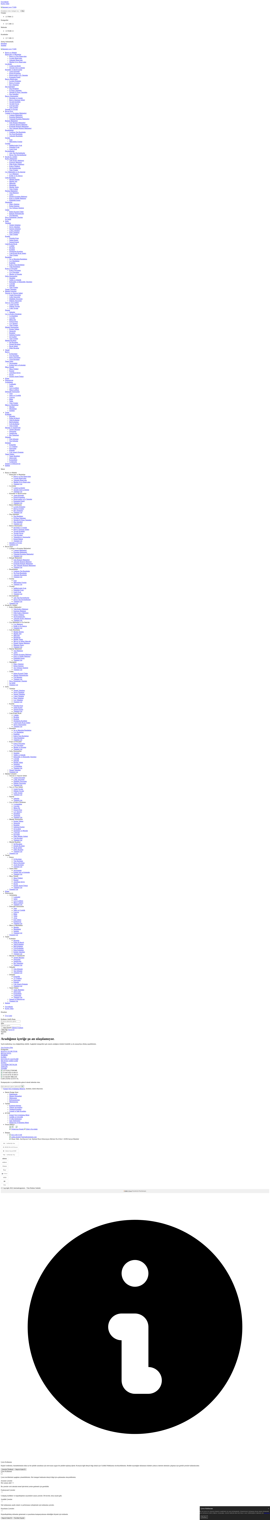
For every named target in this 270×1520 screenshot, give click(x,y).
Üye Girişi (8, 1016)
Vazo (11, 393)
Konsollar (12, 445)
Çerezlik (12, 284)
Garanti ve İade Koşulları (17, 1111)
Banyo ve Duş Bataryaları (18, 56)
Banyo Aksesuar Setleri (17, 100)
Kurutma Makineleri (16, 117)
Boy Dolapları (14, 85)
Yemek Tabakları (15, 225)
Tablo (11, 401)
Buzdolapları (9, 130)
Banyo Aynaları (14, 83)
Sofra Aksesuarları (11, 276)
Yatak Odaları (9, 454)
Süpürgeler (8, 202)
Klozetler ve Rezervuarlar (13, 70)
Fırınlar (7, 138)
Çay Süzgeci (13, 323)
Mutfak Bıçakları (10, 340)
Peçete (11, 374)
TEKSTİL (4, 1066)
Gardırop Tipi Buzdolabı (17, 132)
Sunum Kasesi (14, 242)
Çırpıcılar (17, 832)
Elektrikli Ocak (14, 147)
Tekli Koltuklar (14, 420)
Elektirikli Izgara (14, 200)
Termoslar (17, 815)
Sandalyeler (13, 433)
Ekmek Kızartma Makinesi (18, 196)
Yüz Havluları (14, 356)
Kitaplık (12, 450)
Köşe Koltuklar (19, 950)
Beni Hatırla (7, 1028)
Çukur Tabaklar (14, 231)
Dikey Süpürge (14, 204)
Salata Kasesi (13, 240)
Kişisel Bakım (18, 539)
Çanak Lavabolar (15, 66)
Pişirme (7, 310)
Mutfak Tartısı (14, 187)
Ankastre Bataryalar (16, 60)
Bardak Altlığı (18, 762)
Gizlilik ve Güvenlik (16, 1117)
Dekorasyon (9, 380)
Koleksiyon (17, 921)
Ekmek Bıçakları (14, 344)
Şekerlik (12, 285)
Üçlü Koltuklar (14, 424)
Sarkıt (11, 386)
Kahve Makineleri (11, 159)
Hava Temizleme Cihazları (14, 217)
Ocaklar (7, 143)
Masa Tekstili (9, 367)
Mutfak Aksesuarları (12, 327)
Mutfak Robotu (14, 179)
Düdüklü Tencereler (16, 299)
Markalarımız (13, 1102)
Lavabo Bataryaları (15, 58)
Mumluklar (13, 409)
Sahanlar (12, 312)
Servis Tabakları (14, 227)
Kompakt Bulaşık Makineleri (19, 126)
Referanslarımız (14, 1100)
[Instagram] (10, 1127)
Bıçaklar (12, 248)
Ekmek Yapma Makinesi (22, 643)
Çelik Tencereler (14, 297)
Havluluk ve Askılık (16, 98)
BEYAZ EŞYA (6, 1053)
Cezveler (12, 318)
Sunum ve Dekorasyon (12, 464)
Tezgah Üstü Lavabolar (17, 68)
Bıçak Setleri (13, 346)
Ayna (15, 918)
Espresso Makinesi (15, 162)
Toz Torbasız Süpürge (16, 208)
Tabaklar (8, 223)
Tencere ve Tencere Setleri (14, 293)
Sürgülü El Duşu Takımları (18, 92)
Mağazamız (13, 1098)
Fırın (10, 140)
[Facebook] (15, 1127)
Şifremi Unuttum (17, 1028)
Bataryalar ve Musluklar (13, 54)
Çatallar (11, 246)
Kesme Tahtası (14, 329)
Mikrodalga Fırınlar (15, 141)
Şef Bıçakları (13, 342)
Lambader (12, 384)
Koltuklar (8, 414)
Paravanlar (12, 448)
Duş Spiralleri (13, 94)
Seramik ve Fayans (11, 109)
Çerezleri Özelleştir (7, 1469)
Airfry (11, 195)
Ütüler (7, 210)
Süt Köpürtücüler (15, 168)
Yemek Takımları (10, 289)
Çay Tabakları (18, 700)
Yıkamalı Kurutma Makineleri (19, 119)
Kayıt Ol (11, 1030)
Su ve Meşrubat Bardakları (18, 259)
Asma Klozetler (14, 71)
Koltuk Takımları (19, 952)
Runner (11, 371)
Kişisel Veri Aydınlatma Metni (19, 1115)
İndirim (7, 465)
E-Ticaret (129, 1191)
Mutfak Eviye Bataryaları (17, 62)
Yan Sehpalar (13, 441)
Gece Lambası (14, 388)
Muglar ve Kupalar (15, 274)
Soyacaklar (13, 337)
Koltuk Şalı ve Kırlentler (17, 365)
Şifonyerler (13, 458)
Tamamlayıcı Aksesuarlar (22, 537)
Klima (7, 378)
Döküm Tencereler (15, 301)
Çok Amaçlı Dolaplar (16, 452)
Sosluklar (17, 764)
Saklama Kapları (14, 335)
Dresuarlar (12, 431)
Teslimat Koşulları (15, 1109)
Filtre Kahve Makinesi (16, 164)
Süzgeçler (12, 331)
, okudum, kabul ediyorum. (23, 1089)
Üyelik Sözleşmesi (15, 1119)
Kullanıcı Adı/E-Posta (8, 1019)
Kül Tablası (17, 920)
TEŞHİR (4, 1068)
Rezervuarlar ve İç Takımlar (18, 75)
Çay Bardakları (14, 261)
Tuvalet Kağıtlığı (14, 102)
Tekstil (7, 350)
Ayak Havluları (14, 359)
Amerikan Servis (14, 373)
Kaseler (7, 236)
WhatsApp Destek (17, 1129)
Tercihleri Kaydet (19, 1518)
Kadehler (12, 263)
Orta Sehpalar (13, 439)
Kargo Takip (5, 4)
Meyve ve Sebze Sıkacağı (22, 641)
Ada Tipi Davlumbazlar (17, 153)
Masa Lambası (14, 390)
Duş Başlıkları (14, 88)
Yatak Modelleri (14, 456)
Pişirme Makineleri (11, 191)
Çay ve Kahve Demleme (13, 314)
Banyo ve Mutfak (11, 52)
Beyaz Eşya (9, 111)
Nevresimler (13, 363)
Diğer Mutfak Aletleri (21, 836)
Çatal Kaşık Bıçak (11, 244)
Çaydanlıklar (13, 316)
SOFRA (3, 1063)
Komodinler (13, 460)
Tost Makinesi (14, 193)
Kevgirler (17, 834)
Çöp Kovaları (13, 105)
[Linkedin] (17, 1127)
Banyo (7, 352)
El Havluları (13, 354)
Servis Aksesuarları (20, 724)
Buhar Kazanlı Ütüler (16, 212)
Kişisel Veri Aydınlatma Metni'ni (14, 1089)
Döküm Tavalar (14, 306)
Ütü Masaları (13, 215)
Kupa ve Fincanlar (11, 268)
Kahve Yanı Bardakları (16, 265)
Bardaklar (8, 257)
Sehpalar (8, 437)
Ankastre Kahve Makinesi (22, 618)
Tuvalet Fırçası (14, 104)
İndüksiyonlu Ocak (15, 145)
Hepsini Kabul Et (20, 1469)
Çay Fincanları (14, 272)
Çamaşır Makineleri (15, 115)
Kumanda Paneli (14, 77)
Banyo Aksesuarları (11, 96)
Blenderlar (12, 185)
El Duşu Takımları (15, 90)
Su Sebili (8, 219)
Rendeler (12, 333)
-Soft (125, 1191)
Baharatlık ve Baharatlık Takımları (20, 282)
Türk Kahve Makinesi (16, 160)
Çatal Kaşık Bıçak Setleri (17, 253)
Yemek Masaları (14, 429)
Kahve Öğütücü (14, 166)
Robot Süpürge (14, 206)
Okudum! (204, 1517)
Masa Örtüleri (13, 369)
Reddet (129, 1466)
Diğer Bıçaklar (14, 348)
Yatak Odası (9, 361)
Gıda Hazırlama (10, 177)
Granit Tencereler (15, 295)
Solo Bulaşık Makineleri (17, 123)
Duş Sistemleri (10, 87)
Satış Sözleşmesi (14, 1121)
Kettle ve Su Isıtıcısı (16, 176)
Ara (23, 11)
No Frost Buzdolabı (15, 134)
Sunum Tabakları (15, 229)
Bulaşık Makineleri (11, 121)
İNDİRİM (4, 1055)
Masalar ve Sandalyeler (13, 428)
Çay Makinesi (14, 174)
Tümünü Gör (18, 484)
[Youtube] (13, 1127)
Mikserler (12, 183)
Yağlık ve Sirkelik (15, 280)
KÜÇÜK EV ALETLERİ (9, 1059)
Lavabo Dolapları (15, 81)
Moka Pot (12, 320)
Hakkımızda (13, 1094)
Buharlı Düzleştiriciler (16, 213)
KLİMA (3, 1057)
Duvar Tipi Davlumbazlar (17, 155)
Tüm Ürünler (13, 107)
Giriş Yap (4, 1030)
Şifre (2, 1023)
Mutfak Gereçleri (10, 291)
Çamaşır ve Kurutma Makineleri (15, 113)
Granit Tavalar (14, 304)
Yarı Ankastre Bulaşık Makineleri (20, 128)
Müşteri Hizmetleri (15, 1096)
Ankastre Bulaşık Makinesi (18, 124)
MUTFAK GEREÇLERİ (9, 1061)
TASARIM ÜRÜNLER (9, 1064)
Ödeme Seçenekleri (15, 1107)
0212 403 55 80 (16, 1135)
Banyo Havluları (14, 357)
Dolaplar (8, 443)
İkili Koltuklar (14, 422)
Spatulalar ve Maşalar (21, 831)
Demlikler (17, 814)
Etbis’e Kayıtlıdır (32, 1129)
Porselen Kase (14, 238)
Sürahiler (12, 278)
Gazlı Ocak (13, 149)
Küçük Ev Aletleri (11, 157)
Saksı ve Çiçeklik (15, 395)
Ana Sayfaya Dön (7, 1047)
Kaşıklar (12, 249)
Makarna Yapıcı (19, 645)
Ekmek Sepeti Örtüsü (16, 376)
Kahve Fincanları (15, 270)
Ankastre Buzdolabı (16, 136)
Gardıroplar (13, 462)
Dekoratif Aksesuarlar (12, 392)
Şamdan (12, 410)
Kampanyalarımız (15, 1105)
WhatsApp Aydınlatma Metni (19, 1122)
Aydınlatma (9, 382)
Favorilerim (5, 2)
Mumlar (12, 407)
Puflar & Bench (14, 418)
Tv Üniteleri (13, 446)
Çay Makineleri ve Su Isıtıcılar (15, 172)
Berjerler (12, 416)
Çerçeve (12, 397)
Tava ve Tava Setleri (12, 302)
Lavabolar (8, 64)
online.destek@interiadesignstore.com (24, 1137)
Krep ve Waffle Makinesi (17, 198)
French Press (13, 321)
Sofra (7, 221)
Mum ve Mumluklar (11, 405)
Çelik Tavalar (13, 308)
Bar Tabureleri (14, 435)
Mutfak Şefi (13, 181)
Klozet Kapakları (15, 73)
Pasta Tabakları (14, 232)
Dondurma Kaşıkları (16, 251)
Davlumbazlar (9, 151)
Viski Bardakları (14, 267)
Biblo (11, 399)
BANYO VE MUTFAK (9, 1051)
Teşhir (7, 412)
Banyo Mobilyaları (11, 79)
